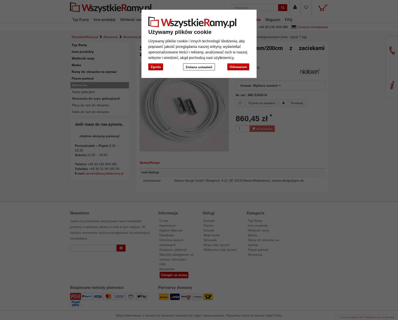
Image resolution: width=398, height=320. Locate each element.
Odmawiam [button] (238, 67)
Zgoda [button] (156, 67)
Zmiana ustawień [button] (199, 67)
